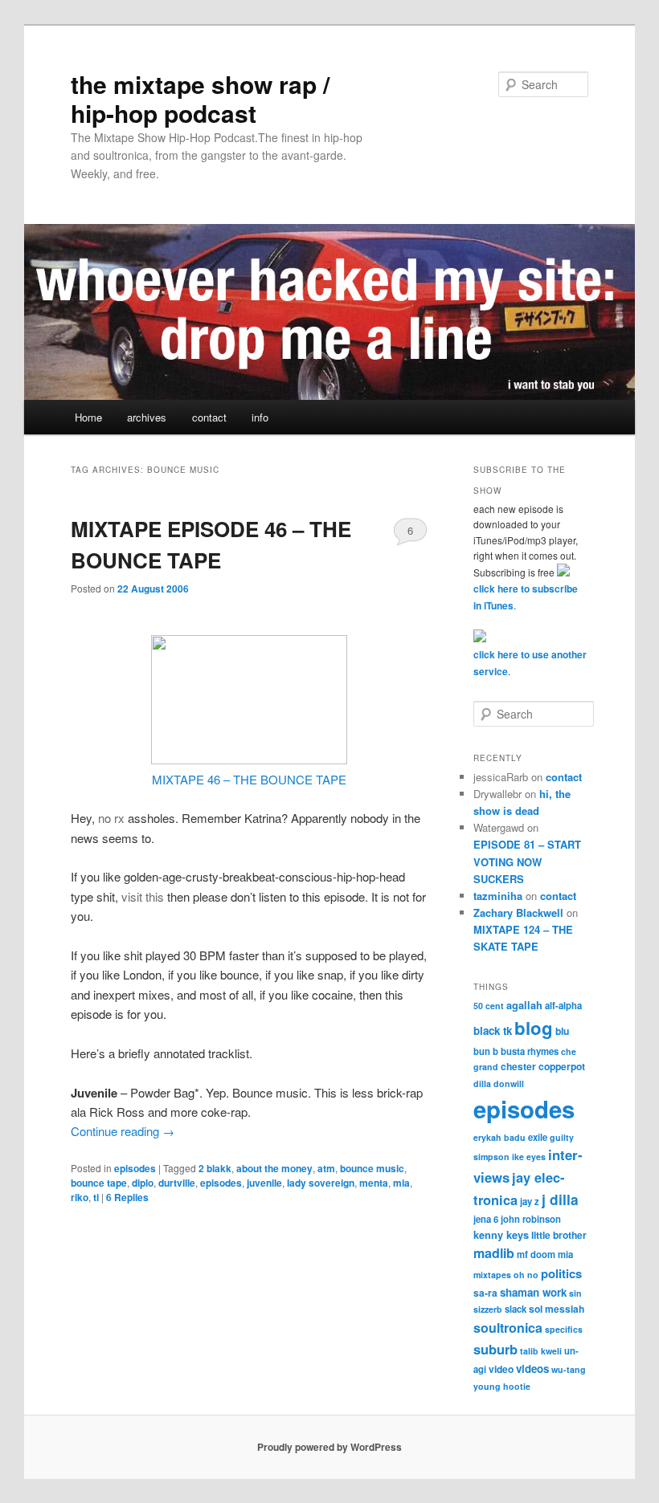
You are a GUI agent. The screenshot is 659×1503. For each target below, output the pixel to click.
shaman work (533, 1292)
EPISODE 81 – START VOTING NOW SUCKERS (527, 861)
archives (146, 417)
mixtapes (492, 1275)
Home (88, 417)
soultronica (507, 1327)
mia (401, 1182)
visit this (142, 896)
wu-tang (568, 1369)
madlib (493, 1253)
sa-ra (485, 1292)
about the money (274, 1168)
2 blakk (215, 1168)
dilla (482, 1083)
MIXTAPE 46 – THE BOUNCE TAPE (249, 779)
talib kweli (541, 1351)
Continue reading (122, 1130)
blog (533, 1028)
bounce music (372, 1168)
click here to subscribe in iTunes (525, 597)
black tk (492, 1030)
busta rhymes (530, 1051)
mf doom (536, 1254)
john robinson (531, 1218)
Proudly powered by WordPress (329, 1447)
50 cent (488, 1006)
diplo (142, 1182)
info (260, 417)
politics (561, 1273)
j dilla (560, 1199)
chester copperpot (543, 1066)
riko (79, 1197)
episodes (135, 1168)
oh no (526, 1275)
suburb (495, 1348)
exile (537, 1136)
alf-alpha (563, 1005)
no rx (111, 817)
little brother (559, 1235)
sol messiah (556, 1308)
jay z (529, 1201)
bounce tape (99, 1182)
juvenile (264, 1182)
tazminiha (497, 895)
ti (96, 1197)
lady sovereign (320, 1182)
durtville (176, 1182)
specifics (564, 1329)
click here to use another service (530, 662)
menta (373, 1182)
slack (515, 1308)
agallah (524, 1005)
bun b (485, 1051)
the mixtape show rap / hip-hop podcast (200, 98)
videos (532, 1368)
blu (562, 1031)
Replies (127, 1197)
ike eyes (529, 1157)
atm (326, 1168)
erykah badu (499, 1137)
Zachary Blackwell (518, 912)
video (501, 1369)
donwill (508, 1083)
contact (209, 417)
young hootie (501, 1386)
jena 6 (485, 1218)
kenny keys (501, 1235)
